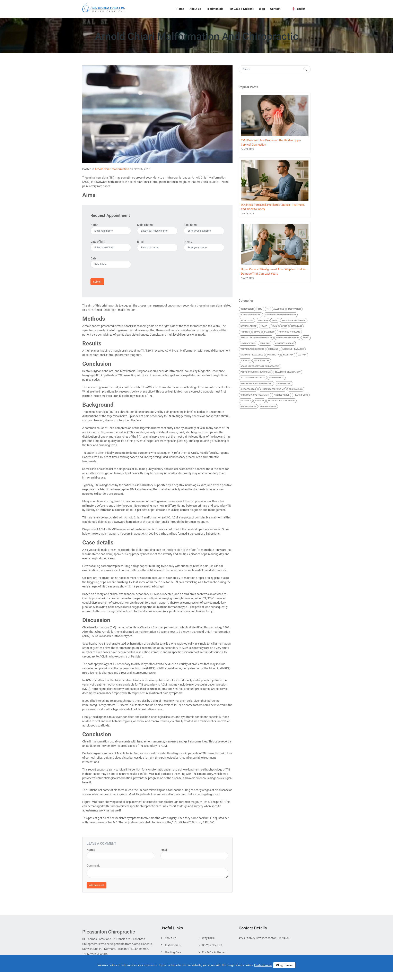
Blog (262, 8)
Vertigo (259, 400)
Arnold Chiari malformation (112, 169)
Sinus (257, 332)
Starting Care (173, 952)
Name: (91, 849)
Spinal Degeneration (287, 337)
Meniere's (246, 400)
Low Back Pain (248, 343)
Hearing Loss (301, 395)
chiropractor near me (272, 389)
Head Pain (296, 326)
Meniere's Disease (284, 343)
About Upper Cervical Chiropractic (260, 366)
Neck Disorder (248, 406)
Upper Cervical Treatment (255, 395)
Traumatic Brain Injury (287, 372)
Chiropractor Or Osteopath (280, 314)
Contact (275, 8)
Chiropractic (284, 383)
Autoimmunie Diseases (253, 378)
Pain (274, 326)
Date (93, 258)
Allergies (278, 309)
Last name (190, 224)
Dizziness (269, 332)
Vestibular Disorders (252, 349)
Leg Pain (302, 355)
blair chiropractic (251, 314)
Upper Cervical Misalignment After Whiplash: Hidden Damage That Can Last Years (273, 271)
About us (195, 8)
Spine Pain (265, 343)
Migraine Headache (293, 349)
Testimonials (214, 8)
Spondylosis (296, 389)
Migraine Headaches (252, 355)
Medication (294, 309)
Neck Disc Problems (289, 332)
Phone (188, 241)
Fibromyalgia (276, 378)
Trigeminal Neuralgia (294, 320)
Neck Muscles (261, 360)
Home (180, 8)
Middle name (145, 224)
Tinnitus (245, 332)
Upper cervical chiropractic (256, 383)
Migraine (273, 349)
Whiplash (262, 320)
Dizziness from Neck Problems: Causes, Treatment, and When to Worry (273, 207)
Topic (306, 337)
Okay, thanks (284, 965)
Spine (284, 326)
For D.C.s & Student (241, 8)
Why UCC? (208, 938)
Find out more (263, 965)
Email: (164, 849)
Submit (97, 281)
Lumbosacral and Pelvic (281, 400)
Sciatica (245, 360)
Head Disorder (268, 406)
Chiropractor (248, 389)
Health (264, 326)
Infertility (273, 355)
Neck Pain (288, 355)
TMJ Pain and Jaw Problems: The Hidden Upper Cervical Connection (271, 142)
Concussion (247, 309)
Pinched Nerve (281, 395)
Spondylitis (247, 320)
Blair (275, 320)
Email (140, 241)
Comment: (93, 865)
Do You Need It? (212, 945)
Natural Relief (248, 326)
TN (268, 309)
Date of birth (98, 241)
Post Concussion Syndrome (256, 372)
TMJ (260, 309)
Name (94, 224)
